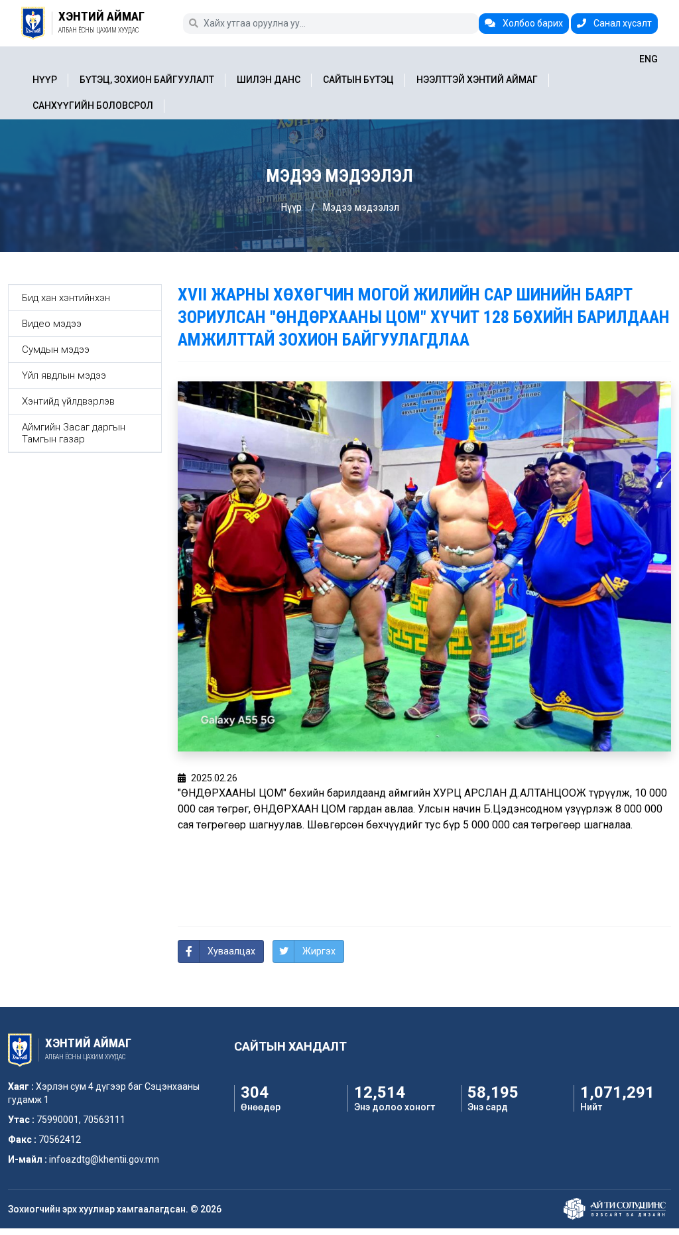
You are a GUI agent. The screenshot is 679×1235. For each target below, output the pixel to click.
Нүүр (44, 79)
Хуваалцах (231, 951)
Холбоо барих (532, 23)
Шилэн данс (268, 79)
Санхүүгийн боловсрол (92, 105)
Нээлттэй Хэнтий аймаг (477, 79)
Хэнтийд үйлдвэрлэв (68, 401)
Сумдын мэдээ (56, 350)
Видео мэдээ (52, 324)
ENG (648, 59)
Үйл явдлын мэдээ (64, 375)
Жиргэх (319, 951)
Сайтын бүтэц (358, 79)
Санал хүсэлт (621, 23)
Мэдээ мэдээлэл (360, 207)
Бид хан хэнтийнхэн (66, 298)
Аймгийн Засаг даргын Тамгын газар (73, 433)
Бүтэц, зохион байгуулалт (147, 79)
